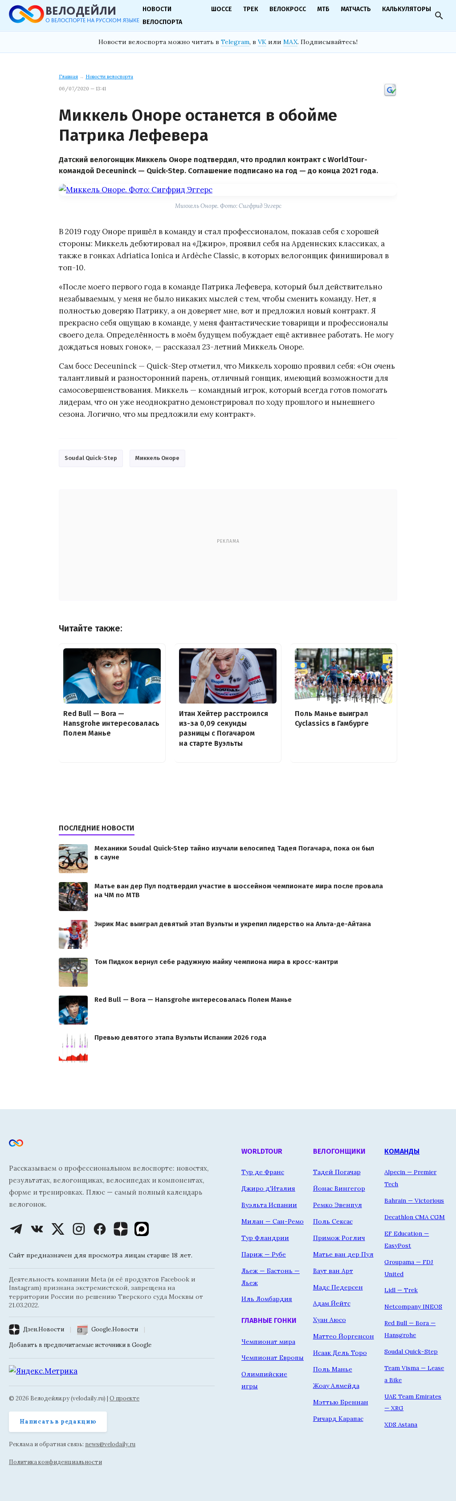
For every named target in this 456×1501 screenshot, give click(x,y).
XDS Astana (400, 1424)
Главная (68, 76)
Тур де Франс (262, 1172)
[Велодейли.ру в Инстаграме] (79, 1229)
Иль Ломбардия (266, 1299)
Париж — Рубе (263, 1254)
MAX (290, 42)
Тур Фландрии (265, 1238)
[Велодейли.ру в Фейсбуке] (100, 1229)
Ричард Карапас (338, 1419)
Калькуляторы (406, 9)
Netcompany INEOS (413, 1306)
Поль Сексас (333, 1221)
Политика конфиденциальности (55, 1462)
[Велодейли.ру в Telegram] (16, 1229)
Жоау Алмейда (336, 1386)
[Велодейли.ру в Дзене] (121, 1229)
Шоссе (221, 9)
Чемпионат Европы (272, 1358)
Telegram (235, 42)
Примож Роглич (339, 1238)
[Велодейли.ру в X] (58, 1229)
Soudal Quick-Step (91, 458)
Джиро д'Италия (268, 1188)
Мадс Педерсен (338, 1287)
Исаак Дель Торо (340, 1353)
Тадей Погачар (337, 1172)
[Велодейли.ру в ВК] (37, 1229)
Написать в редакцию (58, 1421)
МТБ (323, 9)
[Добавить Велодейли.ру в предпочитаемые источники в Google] (390, 95)
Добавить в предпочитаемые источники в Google (80, 1345)
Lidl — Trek (401, 1290)
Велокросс (287, 9)
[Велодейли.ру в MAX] (141, 1229)
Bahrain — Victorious (414, 1200)
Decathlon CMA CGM (414, 1217)
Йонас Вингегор (339, 1188)
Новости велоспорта (109, 76)
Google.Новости (114, 1329)
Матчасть (356, 9)
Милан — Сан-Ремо (272, 1221)
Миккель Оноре (157, 458)
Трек (250, 9)
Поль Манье (332, 1369)
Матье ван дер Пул (343, 1254)
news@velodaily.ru (110, 1444)
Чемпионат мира (268, 1342)
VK (262, 42)
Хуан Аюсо (329, 1320)
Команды (401, 1151)
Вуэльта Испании (269, 1205)
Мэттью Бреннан (340, 1402)
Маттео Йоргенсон (343, 1336)
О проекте (124, 1398)
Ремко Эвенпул (337, 1205)
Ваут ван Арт (333, 1271)
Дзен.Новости (43, 1329)
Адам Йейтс (331, 1303)
